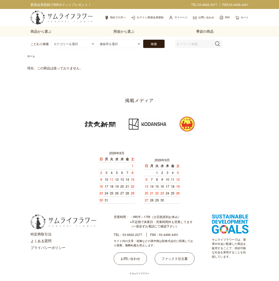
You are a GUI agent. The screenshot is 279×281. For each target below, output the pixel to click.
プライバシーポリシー (48, 247)
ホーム (31, 56)
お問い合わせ (130, 258)
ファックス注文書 (175, 258)
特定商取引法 (41, 234)
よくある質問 (41, 240)
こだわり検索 (40, 44)
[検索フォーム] (217, 43)
